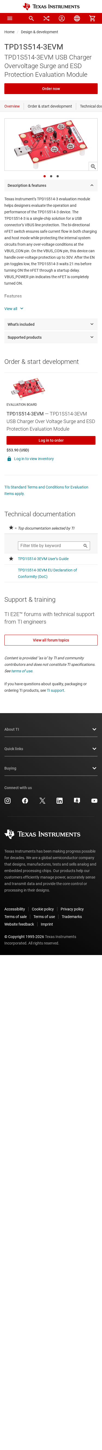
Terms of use (44, 916)
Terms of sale (15, 916)
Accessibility (14, 909)
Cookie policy (43, 909)
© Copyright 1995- (24, 936)
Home (9, 32)
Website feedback (19, 924)
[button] (9, 18)
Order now (51, 89)
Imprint (47, 924)
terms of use (21, 671)
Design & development (39, 32)
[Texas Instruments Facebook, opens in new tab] (25, 802)
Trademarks (72, 916)
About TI (11, 729)
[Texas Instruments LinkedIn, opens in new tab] (59, 802)
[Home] (51, 6)
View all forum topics (51, 640)
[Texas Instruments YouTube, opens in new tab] (94, 802)
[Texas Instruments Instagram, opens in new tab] (7, 802)
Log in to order (51, 440)
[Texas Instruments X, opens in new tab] (42, 802)
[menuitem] (31, 18)
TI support (55, 690)
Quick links (13, 749)
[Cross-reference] (46, 18)
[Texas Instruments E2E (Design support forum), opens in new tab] (77, 802)
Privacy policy (72, 909)
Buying (10, 768)
